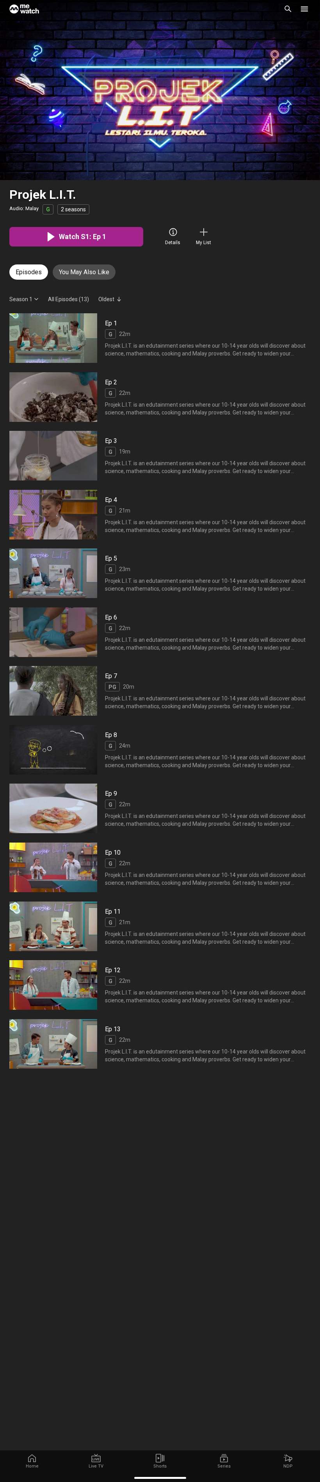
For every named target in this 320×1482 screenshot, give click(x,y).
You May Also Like (84, 272)
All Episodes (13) (68, 299)
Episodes (29, 272)
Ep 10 (113, 852)
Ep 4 (111, 500)
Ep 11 (113, 911)
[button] (304, 9)
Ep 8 (111, 735)
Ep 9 (111, 793)
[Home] (24, 9)
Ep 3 (111, 441)
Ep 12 (113, 970)
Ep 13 (113, 1028)
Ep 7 (111, 676)
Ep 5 (111, 558)
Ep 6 (111, 617)
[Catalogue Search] (288, 9)
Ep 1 (111, 323)
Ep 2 (111, 382)
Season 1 (20, 299)
